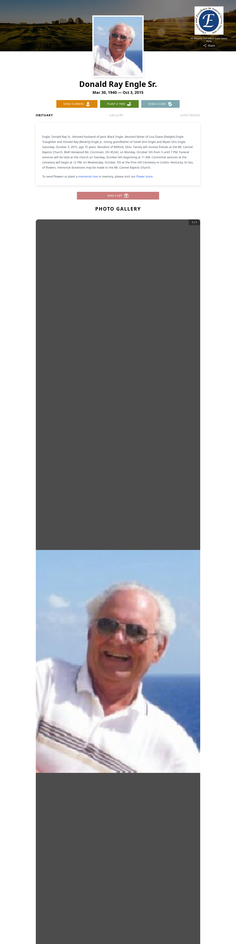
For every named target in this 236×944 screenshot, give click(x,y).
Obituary (44, 115)
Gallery (117, 115)
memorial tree (88, 176)
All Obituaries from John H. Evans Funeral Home (209, 39)
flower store (144, 176)
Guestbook (190, 115)
